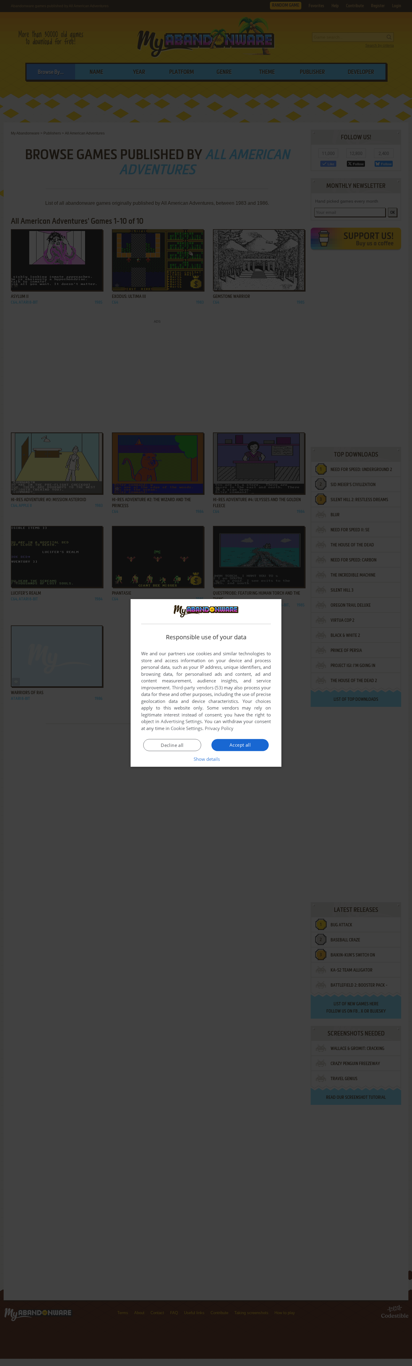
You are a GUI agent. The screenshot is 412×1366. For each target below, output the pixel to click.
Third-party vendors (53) (197, 688)
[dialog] (206, 683)
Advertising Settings (181, 721)
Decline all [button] (172, 745)
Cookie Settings (186, 728)
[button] (206, 759)
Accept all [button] (240, 745)
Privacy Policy (219, 728)
